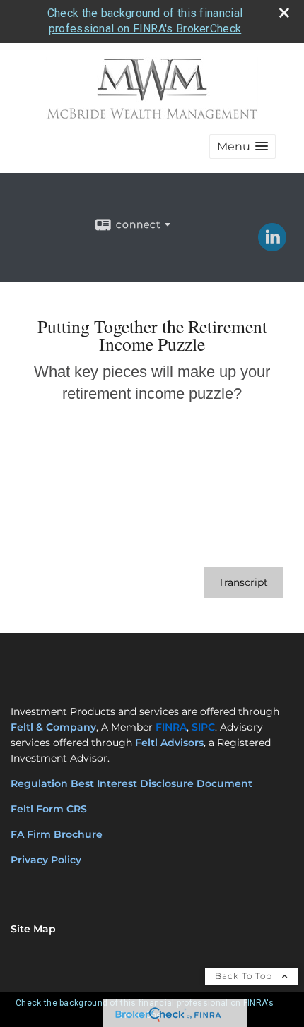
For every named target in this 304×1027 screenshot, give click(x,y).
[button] (242, 146)
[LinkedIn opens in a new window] (272, 246)
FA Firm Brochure (57, 834)
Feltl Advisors (169, 742)
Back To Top (245, 976)
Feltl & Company (53, 727)
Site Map (33, 929)
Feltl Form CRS (50, 809)
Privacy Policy (46, 859)
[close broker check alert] (284, 12)
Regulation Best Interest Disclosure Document (131, 783)
